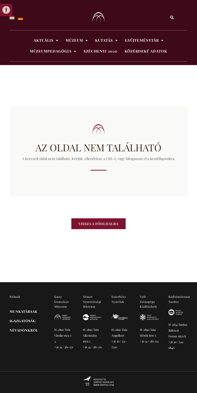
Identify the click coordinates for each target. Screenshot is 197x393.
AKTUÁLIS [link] (44, 40)
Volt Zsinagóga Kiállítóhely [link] (148, 301)
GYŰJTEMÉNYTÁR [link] (142, 40)
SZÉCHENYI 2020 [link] (100, 51)
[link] (6, 10)
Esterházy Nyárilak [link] (118, 299)
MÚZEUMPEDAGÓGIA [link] (51, 51)
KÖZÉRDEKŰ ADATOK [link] (146, 51)
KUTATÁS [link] (104, 40)
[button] (46, 40)
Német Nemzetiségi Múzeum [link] (92, 301)
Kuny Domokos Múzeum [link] (61, 301)
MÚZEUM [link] (74, 40)
